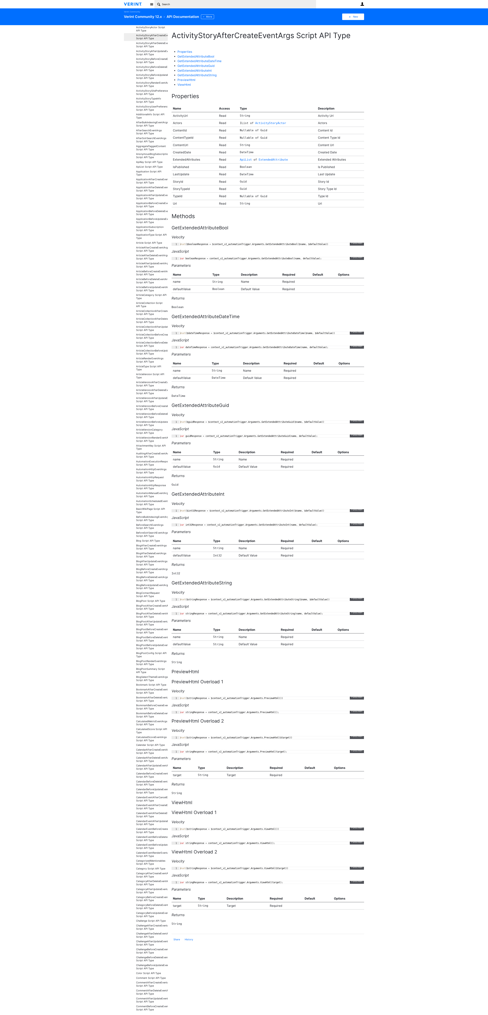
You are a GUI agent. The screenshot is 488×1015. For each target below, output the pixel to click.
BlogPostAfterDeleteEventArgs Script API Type (152, 615)
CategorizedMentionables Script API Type (150, 862)
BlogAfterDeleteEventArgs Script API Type (151, 555)
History (189, 939)
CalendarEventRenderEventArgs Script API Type (152, 854)
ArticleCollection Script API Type (149, 305)
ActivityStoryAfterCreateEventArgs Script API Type (152, 37)
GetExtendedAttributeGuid (196, 66)
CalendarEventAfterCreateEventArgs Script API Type (152, 807)
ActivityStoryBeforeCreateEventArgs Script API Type (152, 61)
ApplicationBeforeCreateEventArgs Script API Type (152, 205)
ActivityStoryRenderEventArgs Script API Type (152, 84)
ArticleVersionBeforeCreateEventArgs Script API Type (152, 408)
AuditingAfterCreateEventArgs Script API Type (152, 455)
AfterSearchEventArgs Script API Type (149, 132)
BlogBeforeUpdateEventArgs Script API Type (152, 587)
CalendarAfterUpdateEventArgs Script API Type (152, 767)
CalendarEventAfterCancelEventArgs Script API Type (152, 799)
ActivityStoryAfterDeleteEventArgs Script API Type (152, 45)
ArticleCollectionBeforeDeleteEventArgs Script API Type (152, 344)
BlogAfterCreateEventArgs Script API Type (151, 547)
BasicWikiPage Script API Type (150, 510)
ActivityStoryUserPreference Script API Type (152, 108)
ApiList (246, 159)
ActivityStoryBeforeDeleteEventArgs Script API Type (152, 69)
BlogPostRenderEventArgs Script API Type (151, 663)
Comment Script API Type (151, 978)
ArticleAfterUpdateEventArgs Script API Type (152, 265)
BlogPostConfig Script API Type (151, 655)
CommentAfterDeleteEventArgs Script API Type (152, 992)
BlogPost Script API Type (150, 601)
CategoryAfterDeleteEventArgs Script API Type (152, 883)
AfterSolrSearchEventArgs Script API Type (151, 140)
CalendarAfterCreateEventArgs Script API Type (152, 751)
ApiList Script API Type (149, 166)
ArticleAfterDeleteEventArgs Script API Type (152, 257)
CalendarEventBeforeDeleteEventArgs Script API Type (152, 839)
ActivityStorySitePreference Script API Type (152, 92)
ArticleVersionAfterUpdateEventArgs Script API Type (152, 400)
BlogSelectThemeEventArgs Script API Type (152, 679)
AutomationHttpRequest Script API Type (150, 479)
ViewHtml (184, 84)
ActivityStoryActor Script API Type (150, 29)
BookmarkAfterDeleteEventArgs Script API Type (152, 699)
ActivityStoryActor (270, 123)
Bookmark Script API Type (151, 684)
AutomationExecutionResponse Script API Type (152, 463)
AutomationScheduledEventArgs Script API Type (152, 503)
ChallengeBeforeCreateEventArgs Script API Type (152, 951)
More (209, 16)
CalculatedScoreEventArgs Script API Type (151, 739)
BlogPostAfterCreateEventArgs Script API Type (152, 607)
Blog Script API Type (148, 540)
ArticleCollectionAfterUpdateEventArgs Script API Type (152, 328)
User (362, 4)
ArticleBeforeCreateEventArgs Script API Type (152, 273)
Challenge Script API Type (151, 920)
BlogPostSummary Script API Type (150, 671)
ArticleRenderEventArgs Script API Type (150, 360)
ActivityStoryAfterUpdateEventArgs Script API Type (152, 53)
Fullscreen (356, 243)
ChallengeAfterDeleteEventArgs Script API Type (152, 935)
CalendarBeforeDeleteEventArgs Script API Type (152, 783)
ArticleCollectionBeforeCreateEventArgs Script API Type (152, 336)
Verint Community (132, 12)
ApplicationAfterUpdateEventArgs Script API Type (152, 197)
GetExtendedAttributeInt (194, 70)
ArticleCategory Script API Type (151, 297)
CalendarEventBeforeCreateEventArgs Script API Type (152, 831)
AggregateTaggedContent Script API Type (151, 148)
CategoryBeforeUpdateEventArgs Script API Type (152, 915)
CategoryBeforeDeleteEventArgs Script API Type (152, 907)
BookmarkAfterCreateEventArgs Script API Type (152, 691)
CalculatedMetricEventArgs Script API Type (151, 723)
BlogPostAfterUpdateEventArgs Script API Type (152, 623)
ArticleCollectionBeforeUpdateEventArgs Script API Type (152, 352)
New (355, 16)
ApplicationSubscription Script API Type (150, 229)
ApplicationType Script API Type (151, 236)
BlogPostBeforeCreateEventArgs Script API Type (152, 631)
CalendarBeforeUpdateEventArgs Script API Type (152, 791)
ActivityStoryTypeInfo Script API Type (148, 100)
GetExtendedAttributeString (197, 75)
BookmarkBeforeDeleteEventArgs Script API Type (152, 715)
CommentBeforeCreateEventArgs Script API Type (152, 1008)
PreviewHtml (186, 80)
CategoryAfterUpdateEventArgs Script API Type (152, 891)
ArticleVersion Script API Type (150, 376)
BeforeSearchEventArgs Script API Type (150, 527)
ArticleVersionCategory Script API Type (149, 431)
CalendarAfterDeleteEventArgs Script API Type (152, 759)
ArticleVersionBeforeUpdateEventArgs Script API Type (152, 423)
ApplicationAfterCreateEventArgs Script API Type (152, 181)
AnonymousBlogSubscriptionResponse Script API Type (152, 156)
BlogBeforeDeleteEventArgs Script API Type (152, 579)
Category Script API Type (150, 868)
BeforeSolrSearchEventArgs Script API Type (152, 534)
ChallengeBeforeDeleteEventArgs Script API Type (152, 959)
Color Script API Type (148, 973)
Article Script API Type (149, 242)
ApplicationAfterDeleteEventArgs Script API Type (152, 189)
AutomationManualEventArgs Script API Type (152, 495)
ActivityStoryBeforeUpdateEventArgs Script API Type (152, 77)
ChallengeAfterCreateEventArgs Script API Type (152, 927)
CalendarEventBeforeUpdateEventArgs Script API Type (152, 846)
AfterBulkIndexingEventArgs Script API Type (152, 124)
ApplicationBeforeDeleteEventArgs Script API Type (152, 213)
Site (151, 4)
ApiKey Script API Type (149, 162)
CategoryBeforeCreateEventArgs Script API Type (152, 899)
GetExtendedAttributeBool (195, 56)
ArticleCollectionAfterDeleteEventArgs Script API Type (152, 320)
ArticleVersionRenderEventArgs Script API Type (152, 439)
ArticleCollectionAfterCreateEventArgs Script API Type (152, 313)
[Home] (136, 4)
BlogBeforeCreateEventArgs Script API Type (152, 571)
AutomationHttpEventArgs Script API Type (151, 471)
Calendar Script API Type (150, 745)
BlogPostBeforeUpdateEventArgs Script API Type (152, 647)
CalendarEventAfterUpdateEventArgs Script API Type (152, 823)
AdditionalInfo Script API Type (150, 116)
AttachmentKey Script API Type (151, 447)
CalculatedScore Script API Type (151, 731)
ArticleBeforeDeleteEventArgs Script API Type (152, 281)
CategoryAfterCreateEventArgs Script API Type (152, 875)
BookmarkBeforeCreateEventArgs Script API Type (152, 707)
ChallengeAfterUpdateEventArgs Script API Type (152, 943)
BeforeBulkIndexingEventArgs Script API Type (152, 519)
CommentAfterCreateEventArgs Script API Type (152, 984)
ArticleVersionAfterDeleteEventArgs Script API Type (152, 392)
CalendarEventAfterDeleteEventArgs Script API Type (152, 815)
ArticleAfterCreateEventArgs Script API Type (152, 249)
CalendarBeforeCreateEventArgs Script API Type (152, 775)
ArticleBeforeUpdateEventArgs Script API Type (152, 289)
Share (176, 939)
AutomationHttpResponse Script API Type (151, 487)
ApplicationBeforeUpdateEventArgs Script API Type (152, 221)
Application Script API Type (148, 173)
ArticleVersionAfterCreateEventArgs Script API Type (152, 384)
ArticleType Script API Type (148, 368)
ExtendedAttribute (273, 159)
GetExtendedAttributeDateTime (199, 61)
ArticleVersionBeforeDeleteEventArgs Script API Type (152, 415)
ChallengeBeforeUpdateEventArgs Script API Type (152, 967)
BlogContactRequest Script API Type (148, 595)
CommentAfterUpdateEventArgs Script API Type (152, 1000)
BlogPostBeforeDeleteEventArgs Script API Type (152, 639)
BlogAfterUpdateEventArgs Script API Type (152, 563)
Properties (184, 52)
